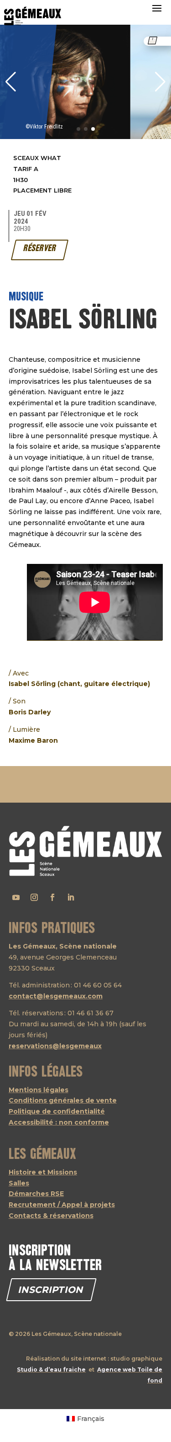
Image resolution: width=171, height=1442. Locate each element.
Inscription (51, 1289)
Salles (19, 1183)
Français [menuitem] (90, 1419)
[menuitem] (85, 1419)
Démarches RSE (36, 1194)
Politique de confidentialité (57, 1111)
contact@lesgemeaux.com (56, 996)
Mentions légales (38, 1090)
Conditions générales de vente (63, 1100)
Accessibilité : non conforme (59, 1122)
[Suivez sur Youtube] (16, 897)
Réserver (39, 248)
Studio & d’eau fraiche (51, 1369)
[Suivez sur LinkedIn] (70, 897)
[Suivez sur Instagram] (34, 897)
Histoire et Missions (43, 1172)
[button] (160, 82)
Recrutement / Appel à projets (62, 1205)
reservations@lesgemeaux (55, 1046)
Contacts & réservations (51, 1215)
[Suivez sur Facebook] (52, 897)
